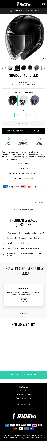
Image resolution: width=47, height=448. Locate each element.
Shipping (15, 84)
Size (23, 110)
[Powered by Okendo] (8, 203)
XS (11, 114)
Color (23, 93)
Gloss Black (12, 100)
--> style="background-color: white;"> (10, 356)
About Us (23, 390)
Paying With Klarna (23, 398)
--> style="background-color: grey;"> (13, 356)
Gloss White (23, 100)
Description (23, 164)
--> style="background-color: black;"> (7, 356)
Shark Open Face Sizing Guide (23, 174)
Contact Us (23, 386)
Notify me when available (23, 131)
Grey (35, 100)
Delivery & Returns (23, 179)
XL (36, 114)
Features (23, 169)
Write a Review (37, 202)
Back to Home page (25, 374)
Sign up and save (23, 405)
